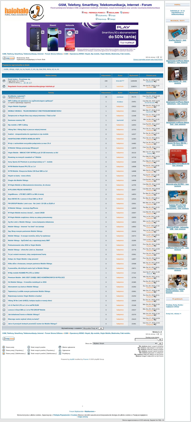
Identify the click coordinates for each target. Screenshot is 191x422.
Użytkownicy (102, 15)
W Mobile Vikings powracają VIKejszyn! (23, 148)
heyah (27, 69)
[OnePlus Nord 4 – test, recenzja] (177, 39)
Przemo (85, 359)
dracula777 (120, 81)
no (55, 69)
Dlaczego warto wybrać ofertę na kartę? (23, 319)
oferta (49, 69)
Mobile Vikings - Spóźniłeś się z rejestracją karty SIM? (29, 240)
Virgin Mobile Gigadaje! (17, 106)
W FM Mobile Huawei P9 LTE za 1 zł (22, 166)
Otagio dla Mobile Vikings (18, 180)
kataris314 (149, 81)
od (53, 69)
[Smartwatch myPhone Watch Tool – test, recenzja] (177, 121)
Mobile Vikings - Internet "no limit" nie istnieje (26, 226)
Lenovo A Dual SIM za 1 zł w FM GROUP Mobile (26, 310)
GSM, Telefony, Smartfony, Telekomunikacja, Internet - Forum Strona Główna (32, 54)
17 (30, 82)
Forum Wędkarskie (76, 411)
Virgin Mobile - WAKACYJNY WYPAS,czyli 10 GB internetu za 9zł (33, 152)
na (23, 69)
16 (27, 82)
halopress (120, 106)
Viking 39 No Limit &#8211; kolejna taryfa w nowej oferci (30, 300)
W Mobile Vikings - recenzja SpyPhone (23, 208)
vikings (11, 69)
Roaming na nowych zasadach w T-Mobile (24, 157)
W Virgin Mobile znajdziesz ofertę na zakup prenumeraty (30, 217)
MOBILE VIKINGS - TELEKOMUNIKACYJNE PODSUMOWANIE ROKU (34, 111)
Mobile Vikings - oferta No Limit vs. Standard (25, 250)
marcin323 (149, 112)
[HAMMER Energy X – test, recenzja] (177, 267)
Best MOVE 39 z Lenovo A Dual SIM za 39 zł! (25, 199)
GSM (66, 54)
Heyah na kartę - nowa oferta (19, 176)
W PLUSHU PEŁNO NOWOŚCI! (20, 189)
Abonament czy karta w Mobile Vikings (23, 287)
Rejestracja (102, 19)
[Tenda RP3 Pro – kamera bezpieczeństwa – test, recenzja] (177, 287)
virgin (17, 69)
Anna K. (150, 273)
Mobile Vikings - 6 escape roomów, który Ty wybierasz (29, 236)
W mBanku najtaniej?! (16, 96)
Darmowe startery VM (16, 120)
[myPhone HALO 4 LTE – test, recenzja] (177, 246)
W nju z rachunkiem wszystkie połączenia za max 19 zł (29, 143)
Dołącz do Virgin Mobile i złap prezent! (23, 259)
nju (37, 69)
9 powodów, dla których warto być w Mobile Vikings (28, 268)
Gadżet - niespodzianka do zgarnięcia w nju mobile (28, 134)
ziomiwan (120, 97)
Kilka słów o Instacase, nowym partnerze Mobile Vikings (30, 263)
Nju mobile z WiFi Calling (18, 125)
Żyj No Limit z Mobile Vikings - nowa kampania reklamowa (31, 222)
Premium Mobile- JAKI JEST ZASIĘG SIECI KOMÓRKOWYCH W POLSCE (36, 277)
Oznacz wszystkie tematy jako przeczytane (148, 59)
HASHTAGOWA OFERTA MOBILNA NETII (24, 139)
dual (40, 69)
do (58, 69)
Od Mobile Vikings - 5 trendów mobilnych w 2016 (27, 282)
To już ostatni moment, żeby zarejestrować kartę (27, 254)
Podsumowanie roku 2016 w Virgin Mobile (24, 245)
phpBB (72, 359)
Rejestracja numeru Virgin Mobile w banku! (25, 296)
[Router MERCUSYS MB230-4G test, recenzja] (177, 162)
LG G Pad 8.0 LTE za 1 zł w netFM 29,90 (23, 305)
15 (25, 82)
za (21, 69)
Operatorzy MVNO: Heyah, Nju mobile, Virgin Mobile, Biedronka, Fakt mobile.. (100, 54)
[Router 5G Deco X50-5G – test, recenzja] (177, 141)
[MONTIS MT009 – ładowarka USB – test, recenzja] (177, 226)
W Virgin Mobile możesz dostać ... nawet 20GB (26, 213)
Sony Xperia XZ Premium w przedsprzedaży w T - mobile (30, 162)
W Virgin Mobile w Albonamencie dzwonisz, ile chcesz (29, 185)
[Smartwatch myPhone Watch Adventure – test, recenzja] (177, 100)
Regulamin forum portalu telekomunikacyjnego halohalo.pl (31, 86)
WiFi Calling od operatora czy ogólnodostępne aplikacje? (30, 101)
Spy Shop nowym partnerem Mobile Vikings (25, 231)
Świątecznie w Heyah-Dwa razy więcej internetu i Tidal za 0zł (32, 116)
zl (31, 69)
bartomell (120, 120)
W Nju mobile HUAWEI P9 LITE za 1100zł (23, 273)
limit (44, 69)
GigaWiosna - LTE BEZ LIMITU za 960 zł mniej (26, 194)
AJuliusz (120, 102)
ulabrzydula (150, 98)
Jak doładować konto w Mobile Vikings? (24, 314)
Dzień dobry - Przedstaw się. (19, 79)
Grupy (113, 15)
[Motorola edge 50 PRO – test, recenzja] (177, 183)
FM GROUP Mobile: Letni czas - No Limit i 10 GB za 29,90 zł (31, 203)
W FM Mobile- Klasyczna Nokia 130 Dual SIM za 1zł (27, 171)
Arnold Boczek (150, 102)
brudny (149, 153)
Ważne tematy (51, 75)
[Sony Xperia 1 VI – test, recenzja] (177, 80)
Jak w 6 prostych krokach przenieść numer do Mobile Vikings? (32, 324)
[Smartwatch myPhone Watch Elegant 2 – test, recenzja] (177, 59)
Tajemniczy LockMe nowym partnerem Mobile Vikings (29, 291)
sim (34, 69)
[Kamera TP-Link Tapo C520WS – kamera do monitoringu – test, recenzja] (177, 203)
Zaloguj (112, 19)
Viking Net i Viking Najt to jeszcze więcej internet (27, 129)
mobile (6, 69)
